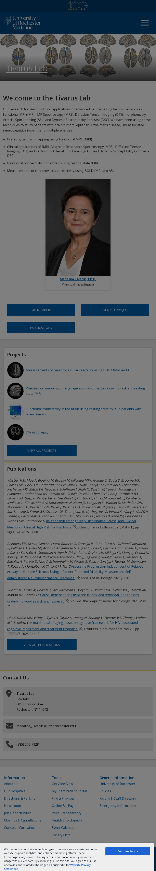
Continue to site (128, 851)
